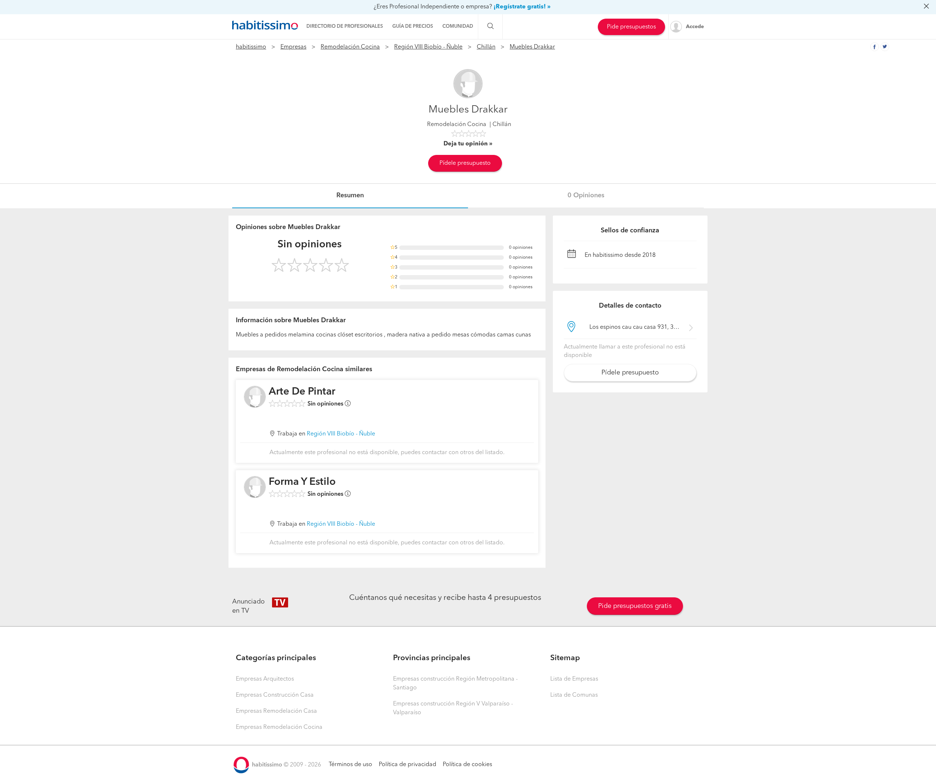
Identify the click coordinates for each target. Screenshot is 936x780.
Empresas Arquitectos (265, 679)
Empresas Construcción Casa (275, 695)
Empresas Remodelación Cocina (279, 727)
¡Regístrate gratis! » (522, 7)
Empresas (293, 47)
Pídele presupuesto (465, 163)
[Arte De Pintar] (255, 397)
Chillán (486, 47)
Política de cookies (467, 765)
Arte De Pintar (302, 392)
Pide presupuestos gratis (635, 606)
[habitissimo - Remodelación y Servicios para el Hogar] (265, 25)
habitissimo (251, 47)
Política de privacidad (407, 765)
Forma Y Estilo (302, 482)
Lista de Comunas (574, 695)
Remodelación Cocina (350, 47)
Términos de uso (350, 765)
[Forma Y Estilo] (255, 487)
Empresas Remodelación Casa (276, 711)
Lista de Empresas (574, 679)
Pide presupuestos (631, 27)
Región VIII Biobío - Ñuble (428, 47)
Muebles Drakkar (532, 47)
